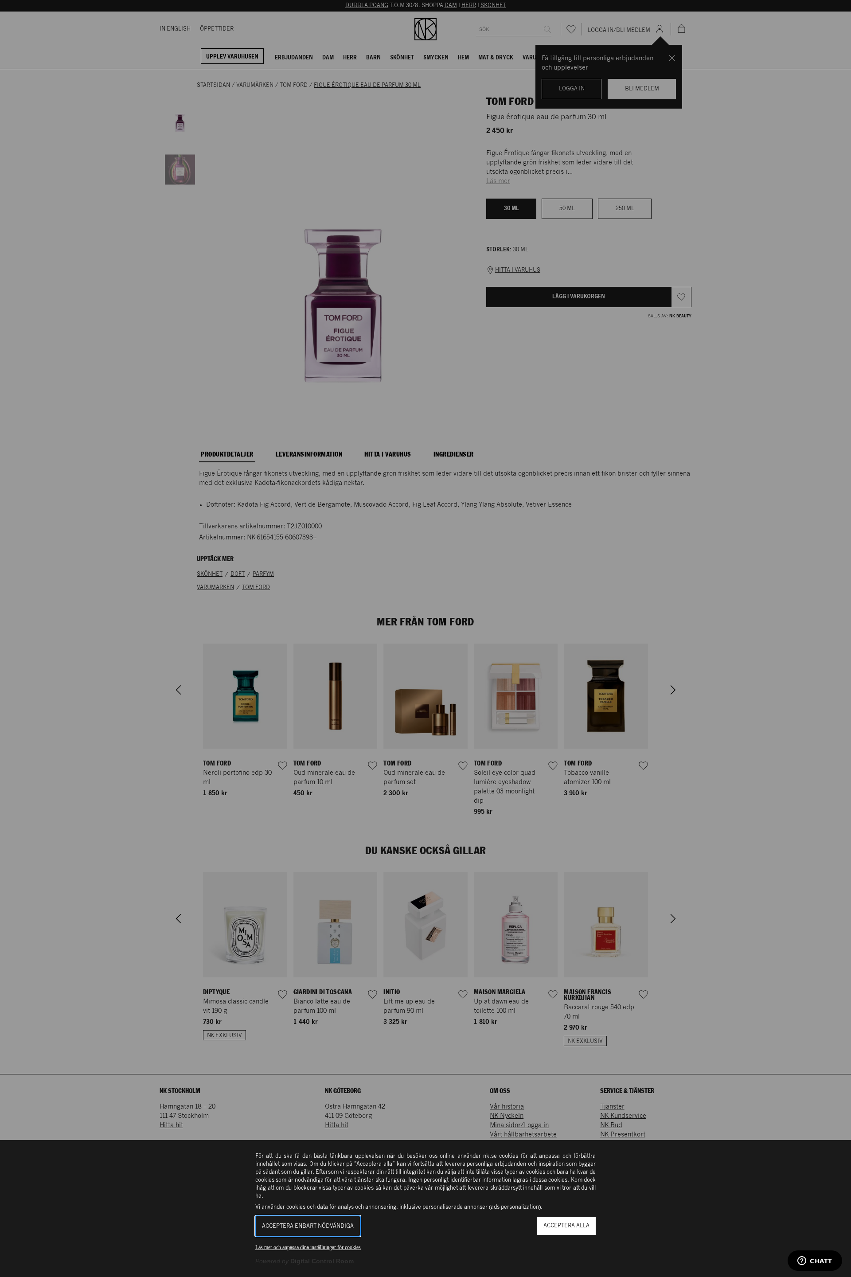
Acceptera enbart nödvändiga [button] (308, 1226)
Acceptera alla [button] (566, 1225)
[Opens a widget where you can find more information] (815, 1261)
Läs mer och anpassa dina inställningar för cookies (308, 1247)
